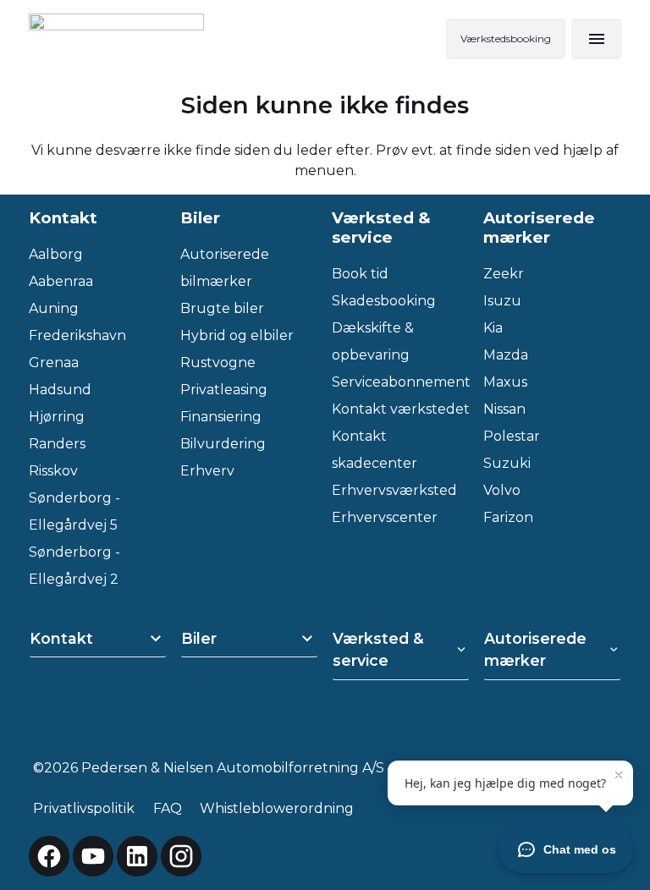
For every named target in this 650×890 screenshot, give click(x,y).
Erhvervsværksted (394, 490)
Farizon (508, 517)
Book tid (360, 274)
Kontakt (61, 638)
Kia (493, 328)
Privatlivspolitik (84, 808)
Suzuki (507, 463)
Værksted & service (378, 649)
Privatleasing (223, 390)
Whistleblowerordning (277, 808)
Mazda (505, 355)
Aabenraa (61, 281)
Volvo (502, 490)
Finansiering (221, 417)
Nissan (504, 409)
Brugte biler (222, 308)
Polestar (511, 436)
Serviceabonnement (401, 382)
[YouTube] (93, 856)
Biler (199, 638)
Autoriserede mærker (535, 649)
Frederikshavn (77, 335)
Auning (54, 308)
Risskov (53, 471)
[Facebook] (49, 856)
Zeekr (503, 274)
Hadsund (60, 390)
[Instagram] (181, 856)
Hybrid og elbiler (237, 335)
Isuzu (502, 301)
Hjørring (57, 417)
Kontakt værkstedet (401, 409)
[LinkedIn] (137, 856)
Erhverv (207, 471)
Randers (57, 444)
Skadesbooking (384, 301)
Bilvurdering (223, 444)
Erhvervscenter (385, 517)
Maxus (505, 382)
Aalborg (56, 254)
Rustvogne (218, 362)
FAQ (167, 808)
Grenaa (54, 362)
